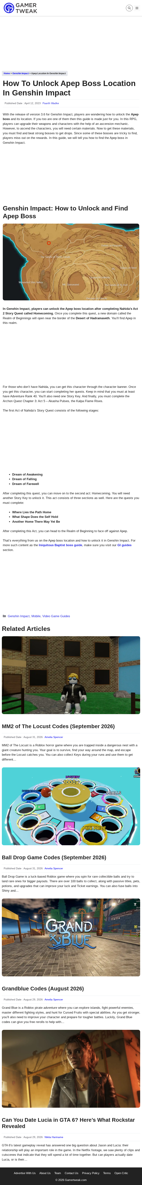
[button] (129, 8)
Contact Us (71, 1173)
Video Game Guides (56, 616)
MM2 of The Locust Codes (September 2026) (58, 726)
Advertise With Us (25, 1173)
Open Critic (121, 1173)
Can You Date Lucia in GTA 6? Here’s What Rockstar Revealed (68, 1123)
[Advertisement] (71, 42)
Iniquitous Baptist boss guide (60, 545)
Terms (107, 1173)
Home (7, 73)
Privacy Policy (90, 1173)
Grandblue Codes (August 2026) (43, 989)
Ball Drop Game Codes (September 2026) (54, 857)
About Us (45, 1173)
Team (57, 1173)
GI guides (124, 545)
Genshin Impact (20, 73)
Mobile (35, 616)
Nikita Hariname (54, 1137)
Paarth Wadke (51, 103)
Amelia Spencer (54, 737)
